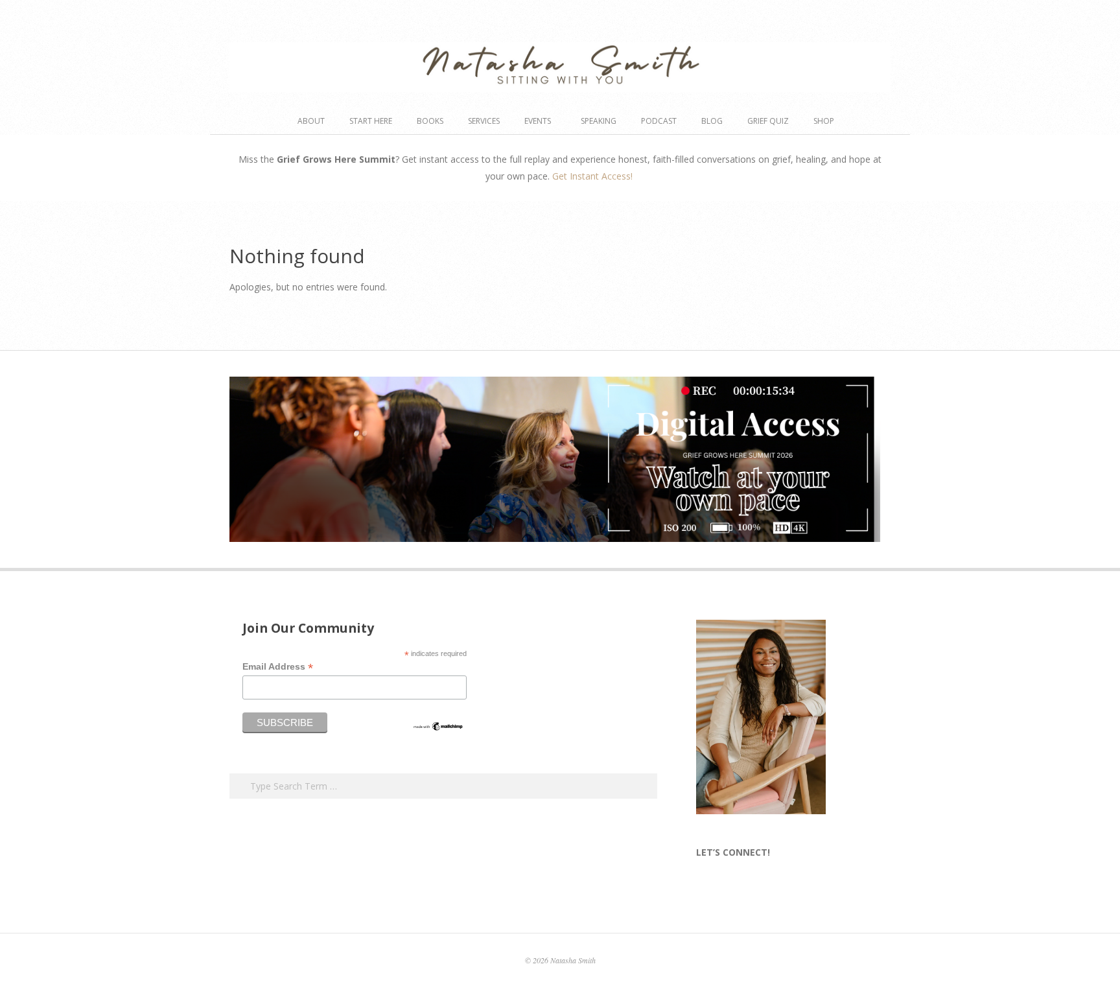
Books (430, 120)
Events (537, 120)
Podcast (659, 120)
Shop (823, 120)
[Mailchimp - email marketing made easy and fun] (438, 726)
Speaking (598, 120)
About (311, 120)
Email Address (277, 667)
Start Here (370, 120)
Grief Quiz (768, 120)
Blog (712, 120)
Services (484, 120)
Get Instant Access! (593, 176)
